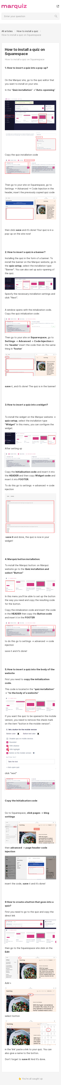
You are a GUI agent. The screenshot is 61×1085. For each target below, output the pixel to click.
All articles (7, 31)
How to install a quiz (27, 31)
